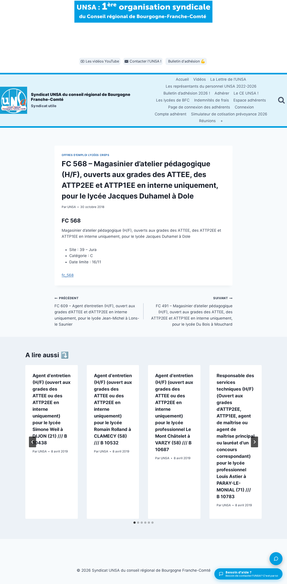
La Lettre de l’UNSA (228, 79)
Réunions (207, 121)
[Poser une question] (276, 558)
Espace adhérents (249, 100)
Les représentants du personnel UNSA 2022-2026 (211, 86)
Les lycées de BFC (172, 100)
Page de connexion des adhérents (199, 107)
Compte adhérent (170, 114)
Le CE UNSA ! (246, 93)
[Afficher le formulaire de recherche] (281, 100)
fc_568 (68, 275)
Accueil (182, 79)
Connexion (244, 107)
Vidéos (199, 79)
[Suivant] (254, 442)
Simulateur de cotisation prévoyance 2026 (229, 114)
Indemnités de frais (211, 100)
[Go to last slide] (32, 442)
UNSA (71, 207)
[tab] (134, 522)
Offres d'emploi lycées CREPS (85, 155)
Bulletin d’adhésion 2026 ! (186, 93)
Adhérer (222, 93)
